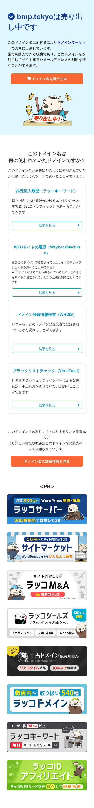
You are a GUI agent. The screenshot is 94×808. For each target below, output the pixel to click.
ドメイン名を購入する (49, 79)
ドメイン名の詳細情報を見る (47, 461)
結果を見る (47, 225)
